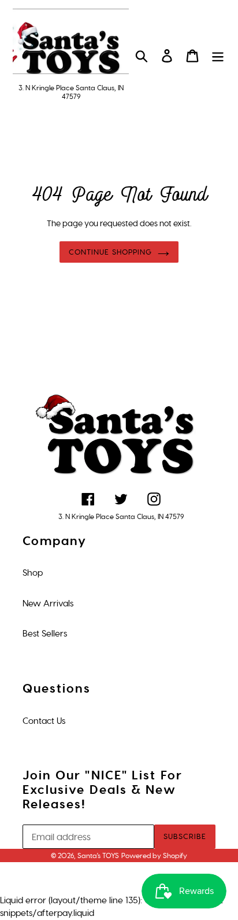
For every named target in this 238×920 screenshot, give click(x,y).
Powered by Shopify (154, 856)
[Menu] (217, 55)
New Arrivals (48, 603)
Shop (33, 573)
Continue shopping (110, 252)
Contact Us (44, 721)
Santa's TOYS (98, 856)
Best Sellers (45, 633)
